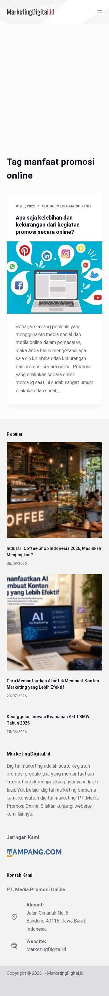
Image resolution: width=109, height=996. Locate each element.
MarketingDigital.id (46, 949)
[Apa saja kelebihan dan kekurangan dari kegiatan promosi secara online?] (55, 277)
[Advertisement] (54, 82)
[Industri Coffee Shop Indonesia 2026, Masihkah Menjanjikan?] (55, 490)
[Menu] (99, 12)
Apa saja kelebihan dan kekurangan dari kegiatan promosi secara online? (48, 224)
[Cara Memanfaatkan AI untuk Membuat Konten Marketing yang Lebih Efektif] (55, 622)
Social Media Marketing (66, 206)
